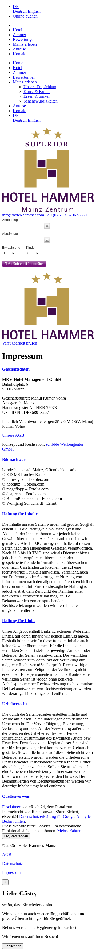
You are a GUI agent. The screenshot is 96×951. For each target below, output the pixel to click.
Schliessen (12, 946)
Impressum (11, 872)
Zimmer (19, 34)
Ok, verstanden (16, 836)
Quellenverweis (16, 796)
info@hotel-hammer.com (23, 215)
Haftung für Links (18, 620)
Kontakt (19, 54)
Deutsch (20, 11)
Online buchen (25, 16)
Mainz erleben (25, 44)
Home (18, 63)
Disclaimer (11, 807)
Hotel (17, 30)
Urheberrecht (14, 704)
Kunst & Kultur (36, 91)
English (34, 11)
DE (16, 6)
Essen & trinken (36, 96)
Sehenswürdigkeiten (40, 101)
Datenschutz (12, 863)
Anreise (19, 49)
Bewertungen (24, 39)
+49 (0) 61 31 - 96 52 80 (66, 215)
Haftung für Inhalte (20, 514)
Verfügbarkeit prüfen (19, 343)
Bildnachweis (14, 459)
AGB (6, 854)
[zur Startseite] (48, 338)
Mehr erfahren (69, 831)
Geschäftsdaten (16, 369)
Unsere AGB (13, 435)
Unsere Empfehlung (40, 86)
